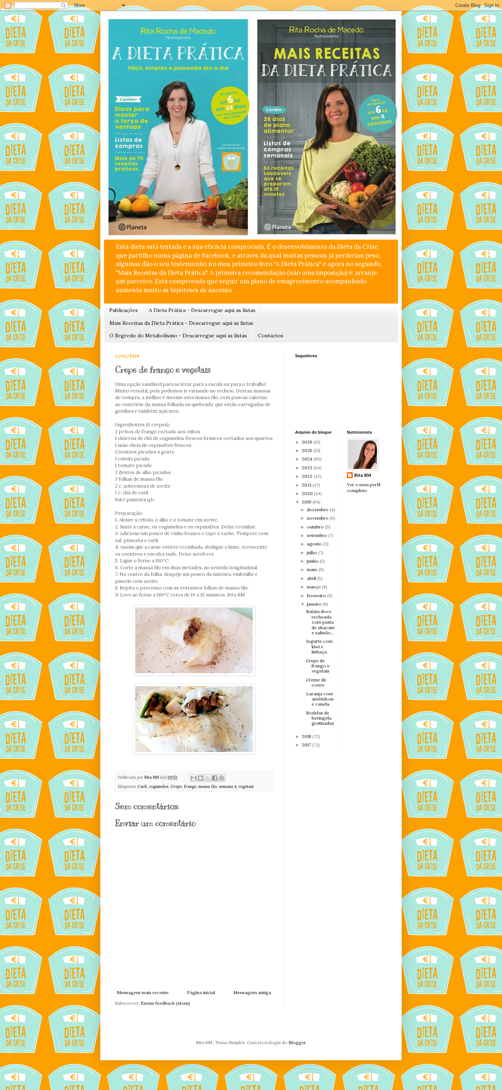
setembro (317, 535)
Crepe (176, 786)
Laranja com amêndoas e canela (320, 699)
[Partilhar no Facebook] (214, 778)
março (314, 586)
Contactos (270, 335)
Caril (142, 786)
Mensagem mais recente (143, 992)
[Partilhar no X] (207, 778)
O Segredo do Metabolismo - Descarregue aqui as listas (178, 335)
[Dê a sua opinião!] (200, 778)
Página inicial (201, 992)
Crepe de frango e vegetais (318, 666)
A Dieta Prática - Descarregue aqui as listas (202, 310)
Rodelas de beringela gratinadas (320, 718)
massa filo (207, 786)
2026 (307, 442)
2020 (308, 493)
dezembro (318, 509)
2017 (307, 744)
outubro (316, 527)
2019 (307, 502)
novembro (318, 518)
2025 (307, 450)
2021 (307, 485)
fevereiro (317, 595)
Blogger (296, 1042)
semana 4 (227, 786)
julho (312, 552)
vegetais (246, 786)
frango (190, 786)
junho (313, 561)
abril (312, 578)
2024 (307, 459)
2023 (307, 467)
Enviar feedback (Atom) (165, 1003)
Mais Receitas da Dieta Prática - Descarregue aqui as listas (181, 323)
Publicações (123, 310)
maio (313, 569)
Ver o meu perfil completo (363, 488)
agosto (315, 543)
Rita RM (362, 475)
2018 (307, 736)
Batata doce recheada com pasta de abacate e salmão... (320, 622)
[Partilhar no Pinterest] (221, 778)
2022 (307, 476)
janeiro (315, 604)
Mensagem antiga (252, 992)
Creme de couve (316, 682)
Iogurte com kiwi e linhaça (319, 646)
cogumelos (158, 786)
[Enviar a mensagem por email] (193, 778)
